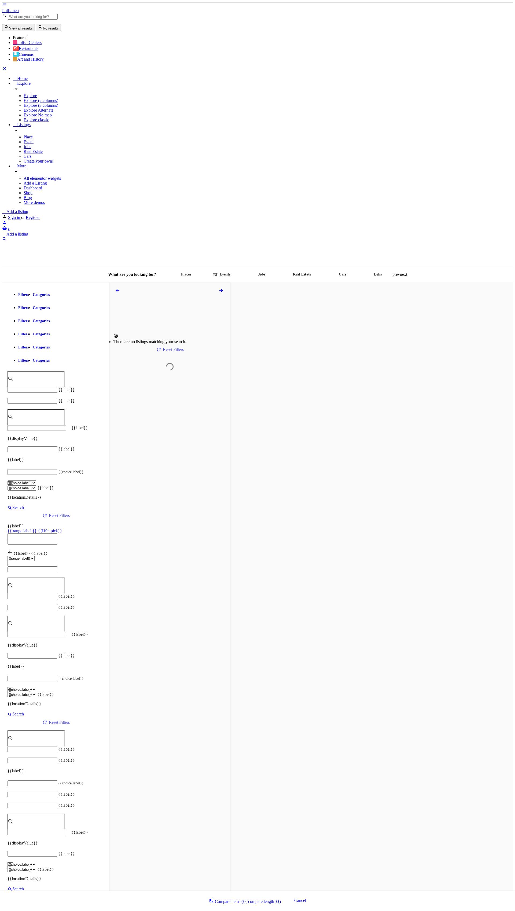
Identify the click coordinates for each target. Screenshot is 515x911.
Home (22, 78)
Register (33, 217)
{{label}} (66, 389)
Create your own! (38, 161)
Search (18, 507)
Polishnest (10, 10)
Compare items (247, 901)
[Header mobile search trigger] (4, 240)
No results (51, 28)
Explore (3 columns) (41, 105)
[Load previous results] (118, 290)
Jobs (27, 146)
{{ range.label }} (23, 530)
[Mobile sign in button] (4, 223)
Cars (27, 156)
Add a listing (16, 211)
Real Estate (33, 151)
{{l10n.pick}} (50, 530)
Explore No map (38, 115)
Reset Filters (59, 515)
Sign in (14, 217)
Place (28, 137)
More (21, 166)
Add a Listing (35, 183)
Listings (23, 124)
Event (29, 141)
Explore (23, 83)
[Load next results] (221, 290)
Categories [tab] (41, 295)
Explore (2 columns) (41, 100)
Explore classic (36, 119)
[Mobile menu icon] (257, 5)
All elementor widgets (42, 178)
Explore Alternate (38, 110)
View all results (21, 28)
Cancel (300, 900)
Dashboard (33, 188)
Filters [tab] (23, 295)
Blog (28, 197)
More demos (34, 202)
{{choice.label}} (71, 472)
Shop (28, 192)
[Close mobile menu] (4, 69)
